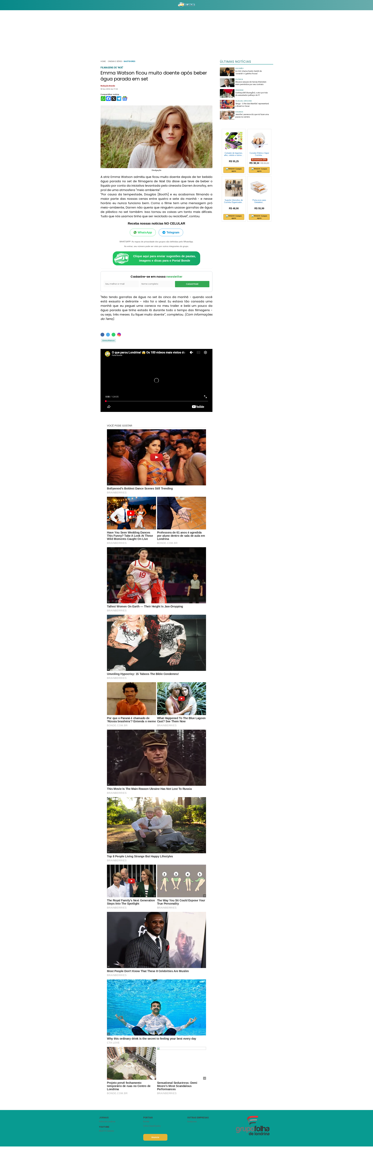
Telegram (173, 232)
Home (103, 61)
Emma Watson (108, 340)
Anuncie (155, 1137)
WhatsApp (145, 232)
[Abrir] (97, 5)
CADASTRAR (192, 284)
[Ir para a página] (186, 5)
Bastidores (129, 61)
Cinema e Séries (115, 61)
